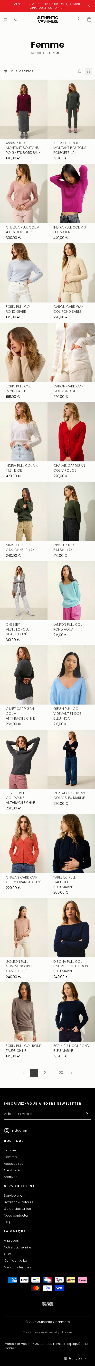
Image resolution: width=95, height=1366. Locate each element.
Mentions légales (17, 1267)
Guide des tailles (17, 1208)
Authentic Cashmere (53, 1322)
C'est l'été (12, 1170)
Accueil (38, 53)
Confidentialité (15, 1260)
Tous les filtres (21, 71)
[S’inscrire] (86, 1114)
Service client (14, 1195)
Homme (10, 1157)
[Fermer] (89, 6)
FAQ (7, 1222)
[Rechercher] (16, 19)
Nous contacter (16, 1215)
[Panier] (89, 19)
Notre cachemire (17, 1247)
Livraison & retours (18, 1202)
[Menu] (5, 19)
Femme (10, 1150)
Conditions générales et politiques (48, 1332)
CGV (7, 1254)
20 (61, 1072)
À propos (11, 1240)
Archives (10, 1176)
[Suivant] (71, 1073)
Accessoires (13, 1163)
